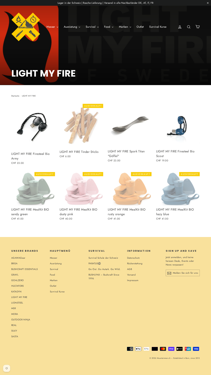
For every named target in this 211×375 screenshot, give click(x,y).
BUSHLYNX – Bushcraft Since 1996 (104, 276)
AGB (129, 269)
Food (107, 27)
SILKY (14, 330)
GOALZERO (17, 280)
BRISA (14, 263)
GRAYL (14, 274)
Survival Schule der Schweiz (103, 258)
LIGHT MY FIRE (19, 297)
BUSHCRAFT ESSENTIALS (24, 269)
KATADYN (16, 291)
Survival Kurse (157, 27)
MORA (14, 314)
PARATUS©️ (95, 263)
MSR (13, 308)
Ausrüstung (71, 27)
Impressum (133, 280)
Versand (131, 274)
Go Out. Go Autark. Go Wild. (104, 269)
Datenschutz (133, 258)
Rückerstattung (134, 263)
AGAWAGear (18, 258)
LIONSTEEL (17, 302)
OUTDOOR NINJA (20, 319)
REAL (14, 325)
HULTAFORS (17, 286)
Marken (124, 27)
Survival (91, 27)
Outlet (140, 27)
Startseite (15, 95)
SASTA (14, 336)
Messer (51, 27)
